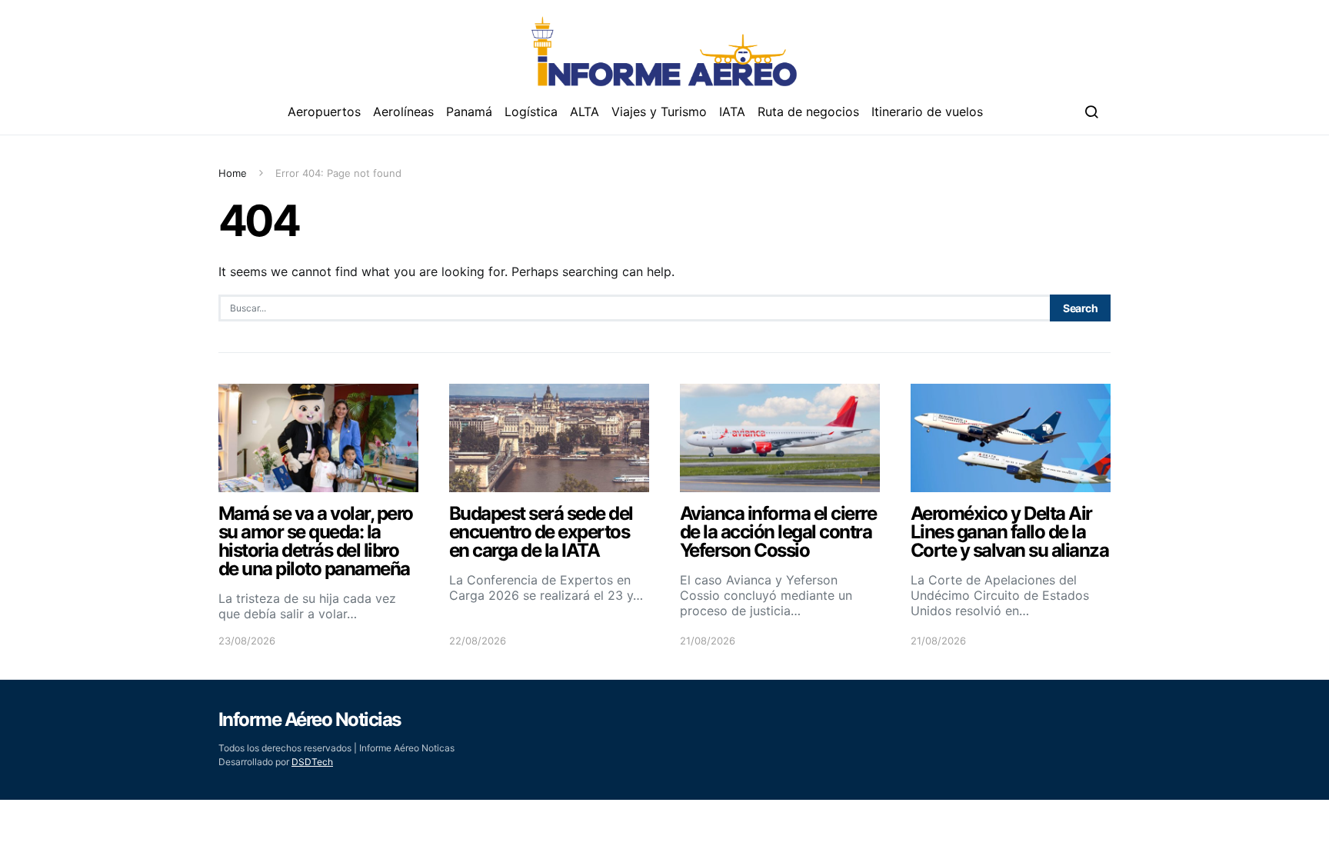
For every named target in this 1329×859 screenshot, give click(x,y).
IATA (732, 111)
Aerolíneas (403, 111)
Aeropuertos (324, 111)
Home (232, 173)
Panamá (469, 111)
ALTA (584, 111)
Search (1080, 308)
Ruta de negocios (808, 111)
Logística (531, 111)
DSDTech (312, 761)
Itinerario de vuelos (927, 111)
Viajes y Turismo (659, 111)
